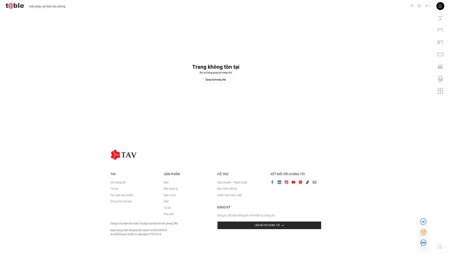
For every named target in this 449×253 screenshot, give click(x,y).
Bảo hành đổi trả (227, 188)
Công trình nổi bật (121, 201)
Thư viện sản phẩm (121, 195)
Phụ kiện (169, 214)
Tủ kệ (167, 207)
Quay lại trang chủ (216, 79)
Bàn (166, 182)
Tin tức (114, 188)
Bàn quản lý (171, 188)
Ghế (166, 201)
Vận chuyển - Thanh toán (232, 182)
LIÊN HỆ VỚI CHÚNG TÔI (267, 225)
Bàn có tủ (170, 195)
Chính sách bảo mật (229, 195)
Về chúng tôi (117, 182)
